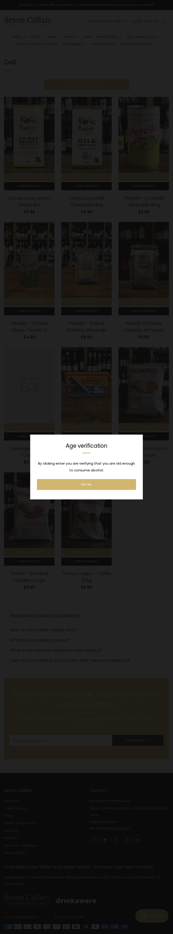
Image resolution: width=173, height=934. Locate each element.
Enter (86, 484)
